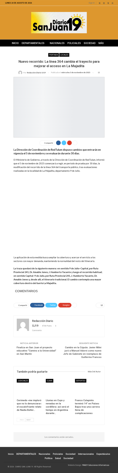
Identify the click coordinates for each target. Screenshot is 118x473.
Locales (64, 55)
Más (101, 43)
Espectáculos (103, 454)
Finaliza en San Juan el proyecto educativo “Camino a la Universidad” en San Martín (36, 350)
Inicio (15, 43)
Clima (49, 381)
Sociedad (90, 43)
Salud (58, 458)
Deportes (80, 381)
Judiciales (23, 381)
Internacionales (86, 454)
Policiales (74, 43)
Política (48, 458)
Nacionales (57, 43)
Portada (53, 55)
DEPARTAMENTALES (33, 43)
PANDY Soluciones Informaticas (95, 465)
